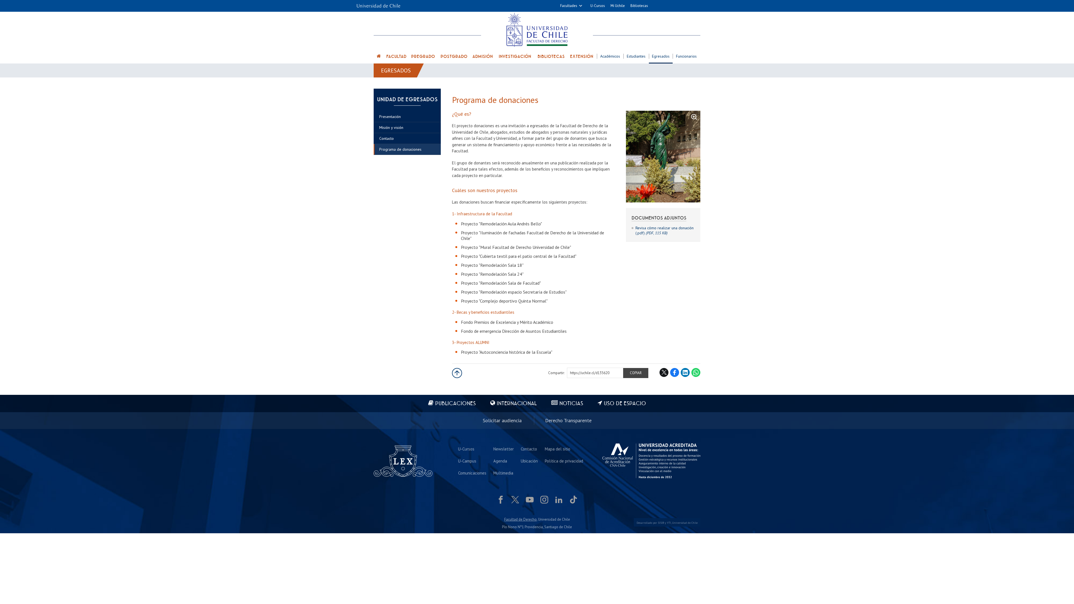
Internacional (517, 403)
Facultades (568, 5)
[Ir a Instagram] (544, 500)
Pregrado (423, 56)
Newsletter (503, 449)
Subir (457, 373)
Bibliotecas (639, 5)
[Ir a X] (515, 500)
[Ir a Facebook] (501, 500)
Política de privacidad (564, 461)
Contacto (386, 138)
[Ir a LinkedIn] (559, 500)
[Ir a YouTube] (530, 500)
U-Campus (467, 461)
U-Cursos (597, 5)
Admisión (482, 56)
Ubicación (529, 461)
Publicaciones (455, 403)
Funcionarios (686, 56)
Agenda (500, 461)
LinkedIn (685, 372)
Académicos (610, 56)
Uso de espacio (625, 403)
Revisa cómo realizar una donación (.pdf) (664, 230)
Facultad (396, 56)
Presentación (390, 116)
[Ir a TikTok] (573, 500)
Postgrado (454, 56)
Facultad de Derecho (520, 519)
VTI (669, 523)
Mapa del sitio (557, 449)
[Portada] (379, 56)
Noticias (571, 403)
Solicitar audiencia (502, 420)
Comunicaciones (472, 473)
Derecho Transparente (568, 420)
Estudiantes (636, 56)
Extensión (581, 56)
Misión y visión (391, 127)
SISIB (661, 523)
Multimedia (503, 473)
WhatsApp (695, 372)
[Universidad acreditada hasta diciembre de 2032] (651, 460)
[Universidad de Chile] (378, 4)
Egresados (661, 56)
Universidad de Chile (685, 523)
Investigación (515, 56)
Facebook (674, 372)
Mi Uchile (618, 5)
